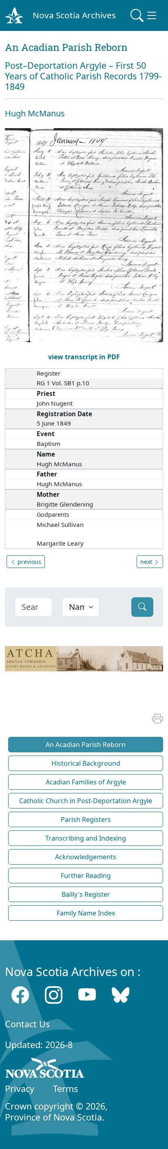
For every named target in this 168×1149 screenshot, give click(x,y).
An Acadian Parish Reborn (86, 744)
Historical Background (85, 763)
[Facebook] (20, 995)
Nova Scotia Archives (74, 15)
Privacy (19, 1088)
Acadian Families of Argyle (86, 782)
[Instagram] (53, 995)
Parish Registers (86, 819)
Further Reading (86, 875)
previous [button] (28, 562)
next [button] (147, 562)
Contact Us (27, 1024)
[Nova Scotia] (45, 1069)
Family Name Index (86, 913)
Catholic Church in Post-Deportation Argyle (85, 800)
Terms (65, 1088)
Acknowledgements (85, 856)
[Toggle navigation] (144, 15)
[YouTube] (87, 995)
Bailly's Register (86, 894)
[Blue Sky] (120, 995)
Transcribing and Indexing (85, 838)
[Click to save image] (84, 234)
